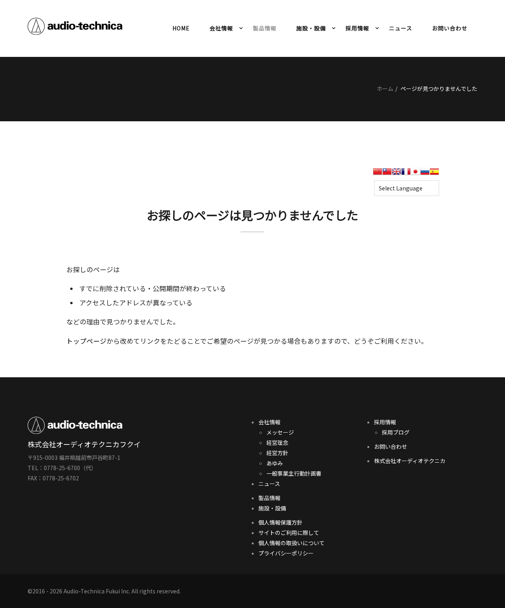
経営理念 (277, 442)
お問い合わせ (450, 28)
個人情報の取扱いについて (291, 543)
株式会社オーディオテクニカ (409, 461)
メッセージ (280, 432)
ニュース (400, 28)
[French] (406, 174)
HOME (181, 28)
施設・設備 (311, 28)
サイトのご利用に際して (288, 532)
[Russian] (425, 174)
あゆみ (274, 463)
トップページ (86, 341)
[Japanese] (415, 174)
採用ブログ (396, 432)
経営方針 (277, 453)
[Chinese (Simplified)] (377, 174)
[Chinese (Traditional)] (387, 174)
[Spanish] (434, 174)
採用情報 (357, 28)
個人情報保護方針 (280, 522)
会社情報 (221, 28)
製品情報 (265, 28)
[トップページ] (75, 28)
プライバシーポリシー (286, 553)
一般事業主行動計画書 (294, 473)
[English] (396, 174)
